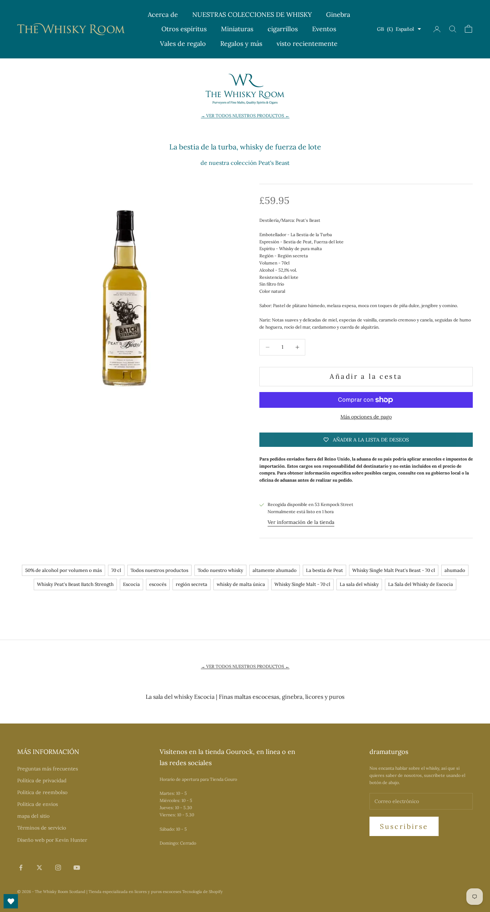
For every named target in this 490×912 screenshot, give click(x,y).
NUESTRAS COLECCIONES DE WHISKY (252, 14)
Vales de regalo (183, 43)
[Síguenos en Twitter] (39, 867)
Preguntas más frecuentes (47, 768)
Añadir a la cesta (366, 376)
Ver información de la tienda (301, 522)
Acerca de (163, 14)
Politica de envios (37, 804)
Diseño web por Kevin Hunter (52, 840)
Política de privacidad (41, 780)
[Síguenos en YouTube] (76, 867)
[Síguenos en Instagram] (58, 867)
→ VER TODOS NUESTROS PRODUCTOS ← (245, 115)
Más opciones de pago (366, 417)
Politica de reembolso (42, 792)
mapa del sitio (33, 816)
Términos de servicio (41, 828)
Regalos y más (241, 43)
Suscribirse (404, 826)
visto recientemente (307, 43)
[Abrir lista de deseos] (11, 901)
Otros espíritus (184, 29)
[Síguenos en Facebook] (20, 867)
